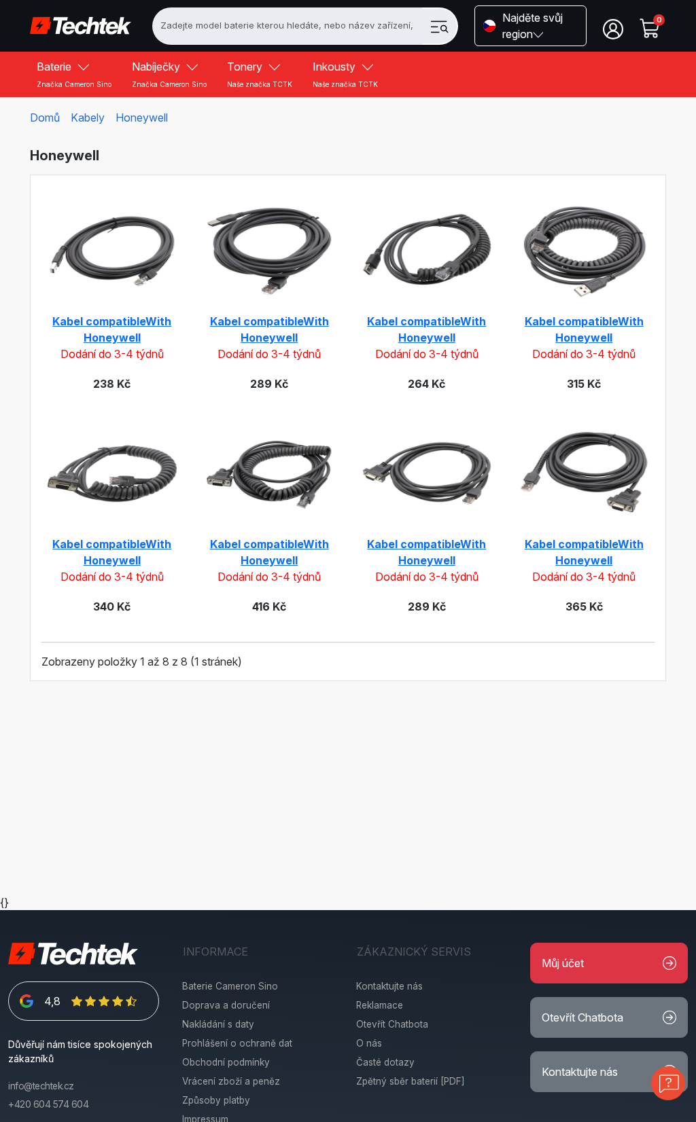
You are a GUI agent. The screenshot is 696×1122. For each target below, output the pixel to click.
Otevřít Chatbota (392, 1024)
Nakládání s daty (218, 1024)
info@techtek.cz (41, 1086)
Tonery (259, 74)
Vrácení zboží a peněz (231, 1081)
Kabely (88, 117)
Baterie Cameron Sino (230, 986)
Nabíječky (169, 74)
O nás (369, 1043)
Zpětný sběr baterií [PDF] (410, 1081)
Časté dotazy (385, 1062)
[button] (530, 25)
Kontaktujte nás (389, 986)
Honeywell (142, 117)
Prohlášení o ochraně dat (237, 1043)
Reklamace (379, 1005)
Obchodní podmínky (226, 1062)
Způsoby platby (216, 1100)
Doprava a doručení (226, 1005)
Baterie (74, 74)
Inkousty (345, 74)
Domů (45, 117)
